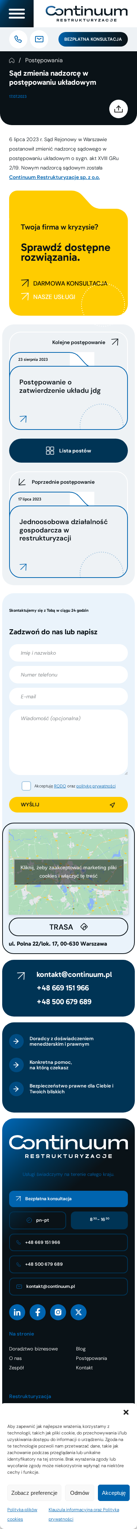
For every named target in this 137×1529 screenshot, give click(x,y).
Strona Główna (11, 60)
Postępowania (44, 60)
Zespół (16, 1368)
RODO (60, 786)
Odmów (79, 1493)
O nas (15, 1358)
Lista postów (75, 450)
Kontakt (84, 1368)
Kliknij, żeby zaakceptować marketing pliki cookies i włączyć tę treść (68, 872)
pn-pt (42, 1220)
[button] (126, 1412)
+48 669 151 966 (63, 987)
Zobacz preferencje (34, 1493)
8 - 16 (99, 1219)
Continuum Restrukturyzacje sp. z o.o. (54, 177)
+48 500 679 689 (64, 1001)
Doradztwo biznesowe (33, 1349)
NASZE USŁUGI (54, 297)
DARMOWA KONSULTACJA (70, 283)
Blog (80, 1349)
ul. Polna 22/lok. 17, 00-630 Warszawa (58, 944)
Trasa (61, 927)
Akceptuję (114, 1493)
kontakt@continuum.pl (74, 974)
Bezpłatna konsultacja (93, 39)
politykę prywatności (96, 786)
